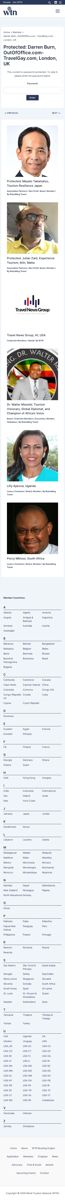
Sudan (45, 993)
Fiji (4, 747)
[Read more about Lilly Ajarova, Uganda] (32, 455)
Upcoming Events (26, 1173)
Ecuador (7, 729)
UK (43, 1036)
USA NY (7, 1080)
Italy (5, 800)
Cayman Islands (31, 684)
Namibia (7, 885)
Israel (45, 795)
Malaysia (46, 852)
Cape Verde (9, 684)
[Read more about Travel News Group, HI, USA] (32, 304)
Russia (45, 947)
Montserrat (48, 867)
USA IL (26, 1061)
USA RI (46, 1085)
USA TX (46, 1090)
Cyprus (7, 703)
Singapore (28, 978)
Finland (27, 747)
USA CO (7, 1051)
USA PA (27, 1085)
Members (28, 1156)
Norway (27, 895)
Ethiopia (27, 734)
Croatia (27, 694)
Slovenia (7, 983)
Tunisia (7, 1023)
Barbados (8, 648)
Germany (28, 760)
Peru (44, 926)
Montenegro (29, 867)
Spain (26, 988)
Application (13, 1156)
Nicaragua (28, 890)
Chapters (43, 1156)
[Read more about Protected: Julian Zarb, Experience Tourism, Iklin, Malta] (32, 227)
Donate (7, 2)
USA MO (27, 1070)
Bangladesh (48, 643)
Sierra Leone (10, 978)
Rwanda (7, 952)
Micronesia (29, 862)
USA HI (7, 1061)
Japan (26, 813)
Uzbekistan (48, 1100)
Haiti (5, 777)
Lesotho (27, 839)
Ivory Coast (29, 800)
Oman (6, 908)
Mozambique (30, 872)
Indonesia (28, 790)
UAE (5, 1036)
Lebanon (8, 839)
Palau (26, 921)
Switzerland (29, 1002)
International (49, 790)
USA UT (7, 1095)
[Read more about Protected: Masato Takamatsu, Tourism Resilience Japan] (32, 150)
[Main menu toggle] (57, 11)
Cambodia (9, 679)
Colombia (8, 689)
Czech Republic (31, 703)
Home (13, 1148)
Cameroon (28, 679)
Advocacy (17, 1164)
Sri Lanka (47, 988)
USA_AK (7, 1046)
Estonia (46, 729)
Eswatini (7, 734)
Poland (26, 934)
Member (51, 191)
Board (42, 191)
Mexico (7, 862)
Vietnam (27, 1113)
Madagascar (10, 852)
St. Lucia (7, 993)
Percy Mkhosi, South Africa (25, 558)
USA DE (7, 1056)
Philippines (9, 934)
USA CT (27, 1051)
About (24, 1148)
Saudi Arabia (48, 965)
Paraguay (28, 926)
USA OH (27, 1080)
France (46, 747)
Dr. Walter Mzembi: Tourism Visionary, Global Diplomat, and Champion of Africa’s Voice (28, 409)
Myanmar (47, 872)
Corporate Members (17, 340)
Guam (26, 765)
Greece (7, 765)
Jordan (46, 813)
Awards (49, 1164)
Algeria (26, 612)
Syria (44, 1002)
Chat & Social (34, 1164)
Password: (32, 83)
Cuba (45, 694)
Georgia (7, 760)
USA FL (27, 1056)
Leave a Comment (15, 491)
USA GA (46, 1056)
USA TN (27, 1090)
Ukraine (7, 1041)
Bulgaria (7, 667)
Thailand (27, 1015)
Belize (45, 648)
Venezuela (8, 1113)
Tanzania (8, 1015)
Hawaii (31, 340)
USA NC (46, 1070)
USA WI (27, 1100)
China (45, 684)
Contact (44, 1173)
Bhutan (46, 653)
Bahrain (27, 643)
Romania (27, 947)
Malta (26, 857)
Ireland (26, 795)
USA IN (46, 1061)
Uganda (27, 1036)
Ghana (45, 760)
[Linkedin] (55, 2)
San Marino (9, 965)
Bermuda (27, 653)
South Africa (48, 983)
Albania (7, 612)
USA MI (46, 1065)
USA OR (7, 1085)
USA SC (7, 1090)
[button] (49, 2)
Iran (5, 795)
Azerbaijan (9, 630)
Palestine (47, 921)
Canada (46, 679)
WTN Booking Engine (43, 1148)
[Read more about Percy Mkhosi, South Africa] (32, 528)
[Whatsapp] (60, 2)
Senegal (7, 974)
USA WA (7, 1100)
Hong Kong (29, 777)
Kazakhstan (9, 826)
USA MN (8, 1070)
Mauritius (47, 857)
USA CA (46, 1046)
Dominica (8, 716)
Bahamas (8, 643)
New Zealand (10, 890)
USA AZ (27, 1046)
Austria (46, 625)
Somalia (27, 983)
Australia (27, 625)
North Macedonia (12, 895)
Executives (40, 418)
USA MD (27, 1065)
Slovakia (46, 978)
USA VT (46, 1095)
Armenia (7, 625)
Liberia (45, 839)
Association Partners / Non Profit (23, 191)
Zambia (7, 1126)
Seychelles (47, 974)
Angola (7, 617)
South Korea (10, 988)
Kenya (26, 826)
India (6, 790)
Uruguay (27, 1041)
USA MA (7, 1065)
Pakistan (8, 921)
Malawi (26, 852)
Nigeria (46, 890)
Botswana (28, 658)
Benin (6, 653)
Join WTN (17, 2)
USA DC (46, 1051)
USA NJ (7, 1075)
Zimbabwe (12, 422)
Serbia (26, 974)
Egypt (26, 729)
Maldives (8, 857)
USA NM (27, 1075)
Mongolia (8, 867)
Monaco (46, 862)
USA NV (46, 1075)
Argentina (47, 617)
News (55, 1156)
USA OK (46, 1080)
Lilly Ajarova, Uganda (21, 486)
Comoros (28, 689)
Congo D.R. (48, 689)
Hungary (46, 777)
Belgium (27, 648)
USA (44, 1041)
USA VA (27, 1095)
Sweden (7, 1002)
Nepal (26, 885)
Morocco (8, 872)
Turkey (26, 1023)
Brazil (45, 658)
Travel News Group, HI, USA (26, 335)
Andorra (46, 612)
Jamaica (7, 813)
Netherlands (48, 885)
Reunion (7, 947)
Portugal (46, 934)
